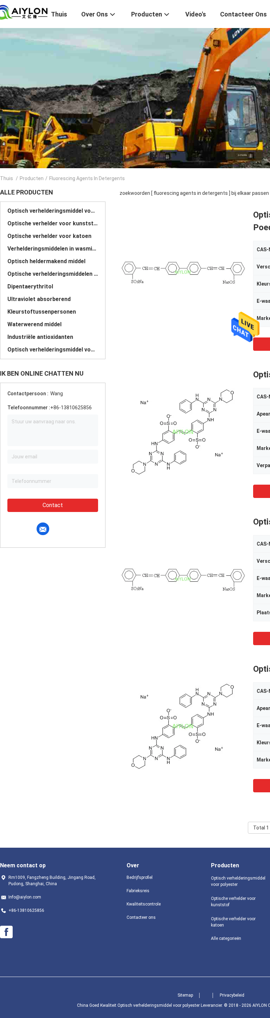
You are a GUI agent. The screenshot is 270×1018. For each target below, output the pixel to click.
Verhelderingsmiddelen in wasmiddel (52, 248)
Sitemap (185, 995)
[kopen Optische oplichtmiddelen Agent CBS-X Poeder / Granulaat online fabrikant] (183, 271)
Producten (32, 178)
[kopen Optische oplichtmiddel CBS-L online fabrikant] (183, 578)
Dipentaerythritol (30, 286)
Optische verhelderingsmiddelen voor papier (52, 274)
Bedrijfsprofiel (140, 877)
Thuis (6, 178)
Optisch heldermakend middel (46, 261)
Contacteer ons (141, 917)
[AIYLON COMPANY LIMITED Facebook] (6, 932)
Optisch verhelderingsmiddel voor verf (52, 349)
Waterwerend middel (34, 324)
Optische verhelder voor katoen (49, 236)
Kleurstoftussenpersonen (41, 311)
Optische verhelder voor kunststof (52, 223)
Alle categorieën (226, 938)
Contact (53, 505)
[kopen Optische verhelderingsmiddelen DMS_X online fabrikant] (182, 431)
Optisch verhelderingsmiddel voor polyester (52, 210)
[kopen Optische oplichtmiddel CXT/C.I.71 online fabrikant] (182, 726)
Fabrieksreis (138, 890)
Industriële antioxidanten (40, 337)
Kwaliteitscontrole (144, 904)
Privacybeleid (232, 995)
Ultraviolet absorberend (39, 299)
